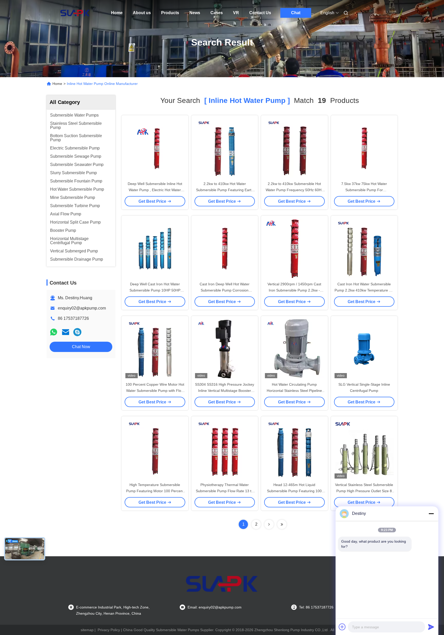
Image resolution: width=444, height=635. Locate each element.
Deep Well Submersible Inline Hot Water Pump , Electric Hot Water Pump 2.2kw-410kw (155, 190)
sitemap (87, 630)
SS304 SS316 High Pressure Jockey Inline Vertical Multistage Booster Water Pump (224, 390)
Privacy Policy (109, 630)
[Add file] (342, 626)
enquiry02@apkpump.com (82, 308)
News (194, 13)
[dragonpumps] (77, 332)
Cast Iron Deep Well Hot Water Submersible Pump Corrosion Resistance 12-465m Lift (224, 290)
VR (236, 13)
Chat (295, 13)
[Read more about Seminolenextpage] (269, 524)
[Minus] (431, 513)
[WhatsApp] (53, 332)
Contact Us (260, 13)
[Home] (75, 13)
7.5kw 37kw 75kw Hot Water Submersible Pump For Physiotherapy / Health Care (364, 190)
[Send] (431, 626)
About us (142, 13)
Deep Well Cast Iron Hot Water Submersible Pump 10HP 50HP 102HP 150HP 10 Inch (155, 290)
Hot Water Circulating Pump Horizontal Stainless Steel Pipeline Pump (294, 390)
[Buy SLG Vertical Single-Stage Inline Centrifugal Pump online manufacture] (364, 349)
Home (117, 13)
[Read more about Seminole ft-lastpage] (281, 524)
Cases (216, 13)
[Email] (65, 332)
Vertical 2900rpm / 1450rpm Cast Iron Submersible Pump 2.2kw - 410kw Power (294, 290)
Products (170, 13)
